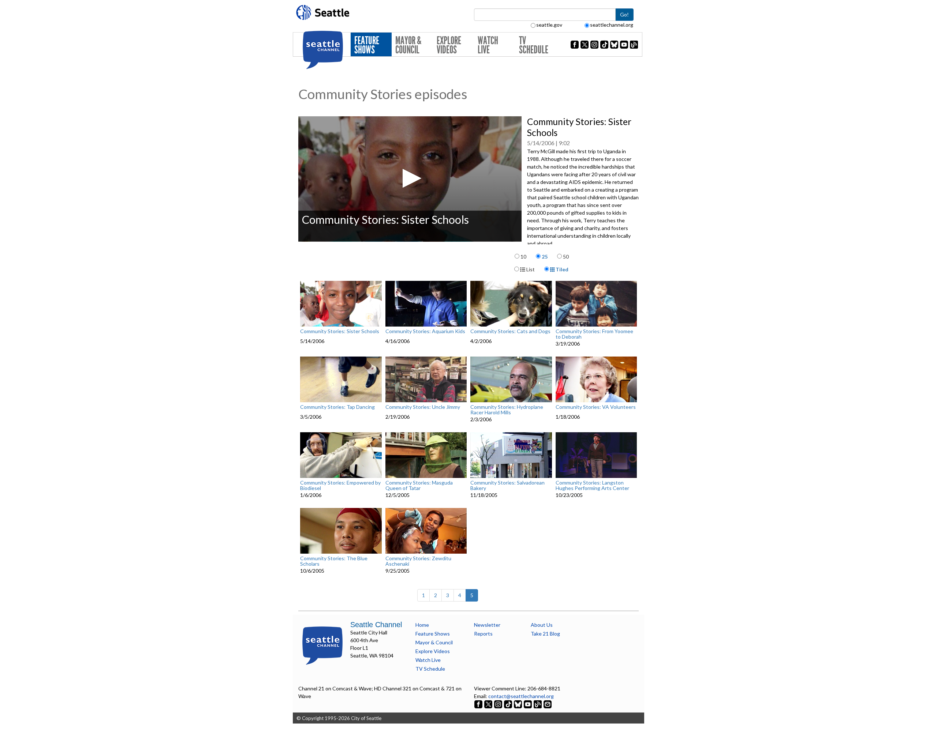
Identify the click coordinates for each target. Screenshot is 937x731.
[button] (410, 178)
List (530, 269)
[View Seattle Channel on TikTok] (508, 704)
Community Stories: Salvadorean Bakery (507, 485)
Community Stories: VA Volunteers (596, 407)
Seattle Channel (376, 625)
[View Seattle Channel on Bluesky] (518, 704)
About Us (542, 625)
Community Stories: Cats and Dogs (510, 331)
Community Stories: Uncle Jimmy (422, 407)
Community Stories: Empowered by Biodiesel (340, 485)
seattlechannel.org (611, 25)
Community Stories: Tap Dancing (337, 407)
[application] (410, 179)
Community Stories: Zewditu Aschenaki (418, 561)
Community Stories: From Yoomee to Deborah (594, 334)
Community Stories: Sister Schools (339, 331)
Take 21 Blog (545, 633)
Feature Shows (366, 45)
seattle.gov (549, 25)
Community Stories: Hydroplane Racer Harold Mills (506, 409)
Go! (624, 14)
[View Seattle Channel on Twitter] (489, 704)
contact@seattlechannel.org (521, 696)
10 (523, 256)
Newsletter (487, 625)
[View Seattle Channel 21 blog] (538, 704)
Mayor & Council (408, 45)
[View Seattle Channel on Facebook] (479, 704)
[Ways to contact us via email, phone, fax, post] (547, 704)
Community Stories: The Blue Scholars (333, 561)
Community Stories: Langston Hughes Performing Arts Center (592, 485)
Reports (483, 633)
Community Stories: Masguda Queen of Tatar (419, 485)
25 (545, 256)
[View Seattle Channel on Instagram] (499, 704)
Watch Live (488, 45)
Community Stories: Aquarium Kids (425, 331)
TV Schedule (533, 45)
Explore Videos (449, 45)
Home (422, 625)
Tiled (561, 269)
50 (566, 256)
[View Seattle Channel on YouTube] (528, 704)
